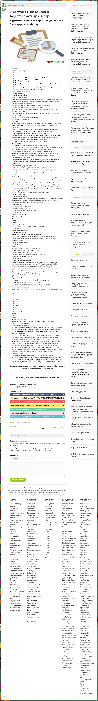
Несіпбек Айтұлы (86, 564)
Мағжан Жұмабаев (87, 508)
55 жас (47, 543)
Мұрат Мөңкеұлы (86, 527)
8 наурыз (30, 520)
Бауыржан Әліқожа (69, 557)
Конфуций (88, 82)
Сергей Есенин (85, 603)
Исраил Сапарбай (69, 624)
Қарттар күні (32, 578)
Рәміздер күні (32, 564)
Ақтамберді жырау (69, 520)
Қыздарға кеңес (16, 605)
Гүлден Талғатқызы (81, 247)
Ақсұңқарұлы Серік (69, 522)
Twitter (42, 387)
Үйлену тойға (50, 504)
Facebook (13, 387)
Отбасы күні (31, 573)
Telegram (34, 387)
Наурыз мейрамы (33, 524)
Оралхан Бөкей (85, 585)
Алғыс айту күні (33, 518)
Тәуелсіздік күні (33, 608)
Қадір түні (48, 557)
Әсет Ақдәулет (67, 548)
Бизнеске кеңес (15, 594)
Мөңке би (83, 538)
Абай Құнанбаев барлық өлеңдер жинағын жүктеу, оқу (31, 448)
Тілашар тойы (50, 515)
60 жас (47, 545)
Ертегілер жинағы (16, 571)
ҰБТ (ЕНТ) (13, 589)
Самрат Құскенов (83, 155)
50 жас (47, 541)
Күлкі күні (30, 529)
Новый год (31, 506)
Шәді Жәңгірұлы (86, 656)
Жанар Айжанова (68, 585)
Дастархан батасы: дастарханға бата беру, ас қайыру (31, 450)
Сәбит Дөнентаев (86, 601)
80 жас (47, 552)
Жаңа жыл (31, 504)
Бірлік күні (31, 536)
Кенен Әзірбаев (68, 626)
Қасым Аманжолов (69, 645)
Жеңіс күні (31, 555)
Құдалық (48, 508)
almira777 (52, 428)
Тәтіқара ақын (85, 615)
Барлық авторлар (77, 141)
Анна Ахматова (68, 541)
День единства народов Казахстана (32, 540)
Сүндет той (49, 513)
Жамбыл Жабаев (68, 582)
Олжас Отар (84, 582)
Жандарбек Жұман (69, 591)
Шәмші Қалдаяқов (87, 663)
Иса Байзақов (67, 617)
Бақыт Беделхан (68, 550)
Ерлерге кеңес (15, 603)
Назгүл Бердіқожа (86, 561)
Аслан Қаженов (68, 527)
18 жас (47, 531)
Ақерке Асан (66, 518)
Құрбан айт (31, 621)
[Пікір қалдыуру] (4, 10)
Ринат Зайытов (85, 589)
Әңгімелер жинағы (17, 566)
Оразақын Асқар (86, 587)
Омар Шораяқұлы (86, 575)
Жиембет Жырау (68, 598)
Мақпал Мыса (85, 515)
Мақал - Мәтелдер (16, 520)
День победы (32, 557)
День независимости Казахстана (33, 612)
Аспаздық (13, 564)
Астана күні (31, 566)
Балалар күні (32, 561)
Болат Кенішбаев (68, 575)
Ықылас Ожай (85, 691)
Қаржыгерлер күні (34, 594)
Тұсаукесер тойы (51, 522)
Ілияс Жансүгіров (86, 693)
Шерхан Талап (85, 665)
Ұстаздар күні (32, 580)
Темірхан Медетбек (87, 617)
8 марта (30, 522)
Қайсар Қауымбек (69, 638)
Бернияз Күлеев (68, 568)
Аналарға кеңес (15, 610)
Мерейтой (48, 511)
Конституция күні (33, 568)
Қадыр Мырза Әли (69, 635)
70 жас (47, 550)
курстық (27, 366)
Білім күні (30, 571)
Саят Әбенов (84, 598)
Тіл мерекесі (31, 575)
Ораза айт (48, 555)
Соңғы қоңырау (33, 559)
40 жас (47, 538)
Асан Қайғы (66, 524)
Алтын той (48, 527)
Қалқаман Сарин (68, 633)
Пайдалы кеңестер (17, 591)
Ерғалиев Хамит (68, 663)
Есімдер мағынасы (17, 573)
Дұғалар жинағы (16, 575)
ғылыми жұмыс (44, 366)
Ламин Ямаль (78, 108)
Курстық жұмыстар (23, 422)
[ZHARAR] (4, 4)
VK (19, 387)
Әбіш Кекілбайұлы (69, 545)
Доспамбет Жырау (69, 580)
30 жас (47, 536)
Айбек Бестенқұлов (69, 538)
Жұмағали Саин (68, 605)
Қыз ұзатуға (49, 506)
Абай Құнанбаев (68, 504)
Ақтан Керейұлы (68, 515)
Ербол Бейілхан (68, 654)
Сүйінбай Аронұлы (87, 596)
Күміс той (48, 529)
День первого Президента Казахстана (32, 603)
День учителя (32, 582)
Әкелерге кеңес (15, 608)
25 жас (47, 534)
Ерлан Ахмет (66, 661)
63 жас (47, 548)
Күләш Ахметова (68, 628)
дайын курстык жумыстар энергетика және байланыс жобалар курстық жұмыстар (40, 495)
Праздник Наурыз (34, 527)
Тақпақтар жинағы (17, 513)
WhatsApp (26, 387)
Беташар (48, 524)
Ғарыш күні (31, 531)
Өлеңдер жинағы (16, 550)
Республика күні (33, 587)
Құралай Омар (67, 647)
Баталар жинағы (16, 568)
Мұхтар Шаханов (86, 559)
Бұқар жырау (67, 578)
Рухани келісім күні (34, 585)
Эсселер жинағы (16, 557)
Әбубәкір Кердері (68, 543)
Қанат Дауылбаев (68, 631)
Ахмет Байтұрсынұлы (81, 42)
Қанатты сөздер (16, 587)
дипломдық (18, 366)
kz (13, 422)
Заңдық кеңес (15, 601)
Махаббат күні (32, 534)
